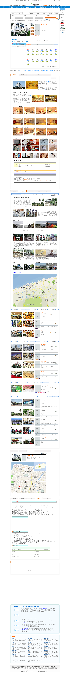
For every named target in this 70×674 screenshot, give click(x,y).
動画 (19, 22)
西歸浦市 (25, 15)
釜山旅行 (13, 642)
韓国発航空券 (46, 650)
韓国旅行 (13, 638)
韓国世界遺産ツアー (47, 654)
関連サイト (47, 666)
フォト (14, 22)
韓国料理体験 (14, 658)
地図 (56, 323)
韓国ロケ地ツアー (14, 650)
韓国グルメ (29, 646)
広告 (37, 666)
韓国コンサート (30, 650)
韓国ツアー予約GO (57, 0)
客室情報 (14, 74)
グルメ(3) (25, 194)
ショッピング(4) (34, 194)
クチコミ (47, 74)
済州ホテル (30, 70)
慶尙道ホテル (48, 70)
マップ (31, 74)
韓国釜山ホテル (46, 638)
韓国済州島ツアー (47, 642)
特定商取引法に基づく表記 (42, 666)
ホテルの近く (49, 86)
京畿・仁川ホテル (34, 70)
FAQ (54, 666)
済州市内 (47, 81)
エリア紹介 (15, 309)
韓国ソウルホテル (21, 70)
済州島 (45, 89)
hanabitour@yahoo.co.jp (43, 671)
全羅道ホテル (52, 70)
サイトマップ (52, 666)
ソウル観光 (29, 642)
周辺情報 (22, 74)
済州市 (13, 15)
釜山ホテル (26, 70)
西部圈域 (48, 15)
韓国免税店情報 (14, 654)
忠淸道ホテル (44, 70)
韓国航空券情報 (30, 658)
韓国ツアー (13, 646)
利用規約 (38, 74)
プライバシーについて (29, 666)
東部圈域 (36, 15)
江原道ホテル (39, 70)
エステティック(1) (44, 194)
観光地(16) (53, 194)
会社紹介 (22, 666)
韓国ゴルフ (46, 646)
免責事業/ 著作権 (34, 666)
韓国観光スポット (30, 654)
